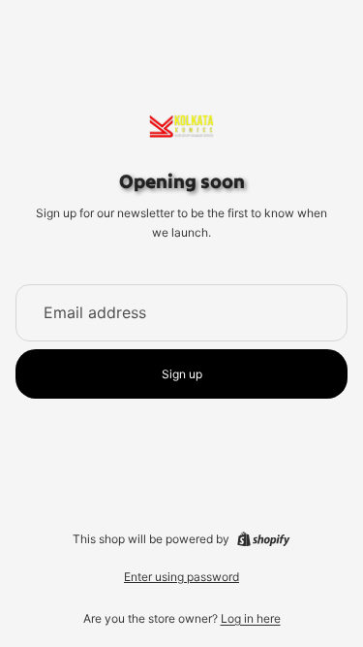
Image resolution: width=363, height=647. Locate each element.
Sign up (182, 374)
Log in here (251, 618)
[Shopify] (263, 539)
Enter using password (181, 576)
